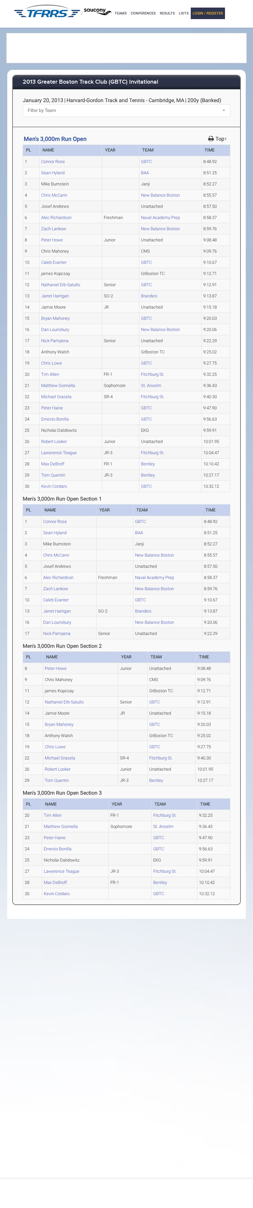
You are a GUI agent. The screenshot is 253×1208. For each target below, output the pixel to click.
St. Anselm (151, 385)
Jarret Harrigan (55, 295)
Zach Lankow (53, 228)
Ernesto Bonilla (55, 419)
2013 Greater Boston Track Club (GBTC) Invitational (90, 82)
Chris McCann (54, 195)
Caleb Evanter (54, 262)
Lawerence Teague (59, 452)
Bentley (148, 463)
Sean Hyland (53, 172)
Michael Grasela (56, 396)
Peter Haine (52, 407)
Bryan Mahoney (55, 318)
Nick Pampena (55, 340)
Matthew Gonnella (58, 385)
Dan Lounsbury (55, 329)
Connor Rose (53, 161)
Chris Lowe (51, 363)
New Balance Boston (160, 195)
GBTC (146, 161)
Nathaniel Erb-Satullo (60, 284)
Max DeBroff (52, 463)
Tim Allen (50, 374)
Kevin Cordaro (54, 486)
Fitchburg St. (152, 374)
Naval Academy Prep (160, 217)
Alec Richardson (56, 217)
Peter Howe (52, 239)
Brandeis (149, 295)
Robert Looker (54, 441)
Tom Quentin (53, 475)
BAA (145, 172)
